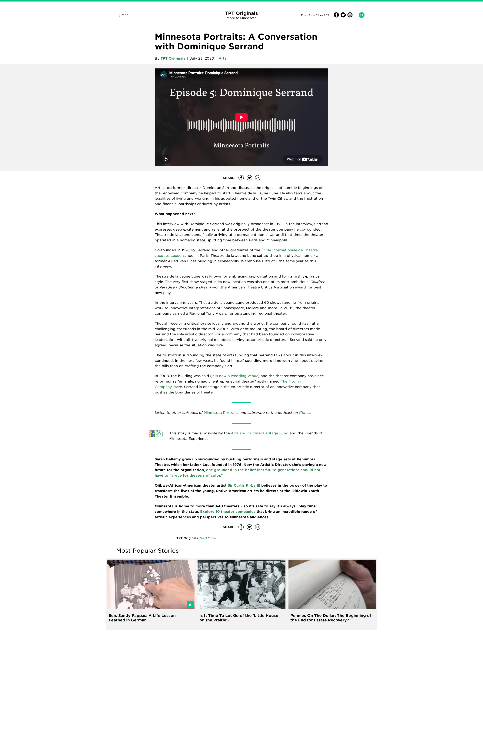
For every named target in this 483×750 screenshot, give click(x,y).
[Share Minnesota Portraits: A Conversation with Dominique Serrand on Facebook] (241, 177)
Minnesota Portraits (221, 412)
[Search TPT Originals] (360, 15)
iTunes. (305, 412)
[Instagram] (349, 16)
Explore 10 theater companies (227, 511)
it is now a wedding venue (235, 376)
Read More (207, 538)
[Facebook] (336, 16)
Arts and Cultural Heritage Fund (259, 433)
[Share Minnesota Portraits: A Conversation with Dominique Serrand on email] (257, 177)
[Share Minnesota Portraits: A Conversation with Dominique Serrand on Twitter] (249, 177)
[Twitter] (342, 16)
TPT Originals (173, 58)
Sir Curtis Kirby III (244, 485)
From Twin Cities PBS (315, 15)
